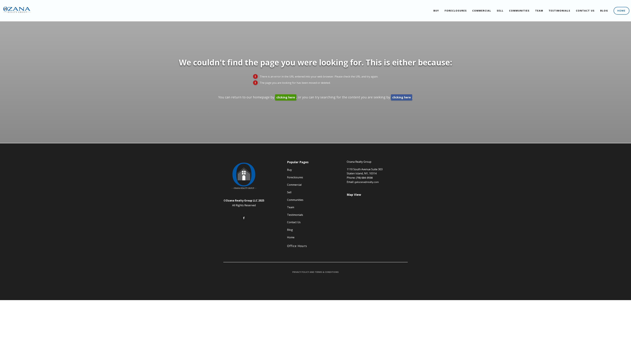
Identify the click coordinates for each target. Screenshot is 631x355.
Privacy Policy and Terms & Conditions (315, 272)
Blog (604, 10)
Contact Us (585, 10)
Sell (500, 10)
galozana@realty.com (366, 182)
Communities (519, 10)
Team (539, 10)
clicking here (285, 97)
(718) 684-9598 (364, 177)
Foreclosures (456, 10)
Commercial (481, 10)
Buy (436, 10)
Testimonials (559, 10)
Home (621, 10)
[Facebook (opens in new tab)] (243, 218)
